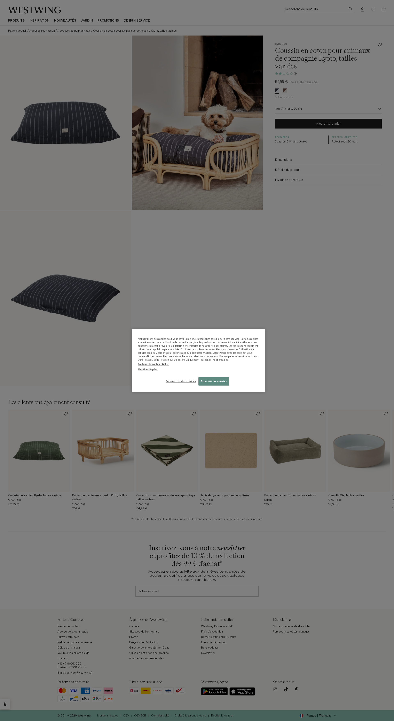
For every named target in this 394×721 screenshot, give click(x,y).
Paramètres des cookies (181, 381)
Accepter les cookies (214, 381)
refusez (163, 360)
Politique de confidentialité (153, 364)
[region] (198, 360)
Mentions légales (148, 369)
